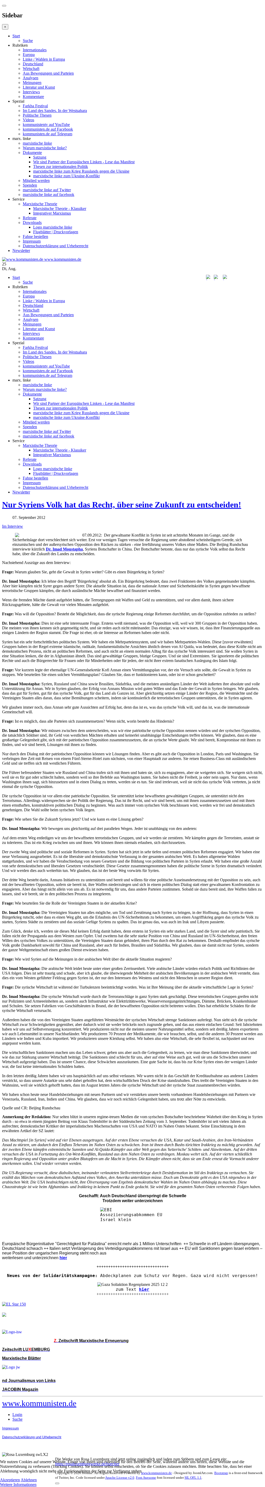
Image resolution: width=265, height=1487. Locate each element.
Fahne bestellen (35, 236)
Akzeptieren (10, 1480)
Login (17, 1414)
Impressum (32, 241)
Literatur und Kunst (39, 87)
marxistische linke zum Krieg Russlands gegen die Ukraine (81, 171)
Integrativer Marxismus (52, 213)
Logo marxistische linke (52, 227)
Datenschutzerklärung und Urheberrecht (55, 246)
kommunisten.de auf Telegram (47, 134)
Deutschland (33, 64)
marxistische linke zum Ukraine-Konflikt (66, 176)
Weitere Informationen (18, 1484)
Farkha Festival (35, 106)
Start (16, 36)
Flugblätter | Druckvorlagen (55, 232)
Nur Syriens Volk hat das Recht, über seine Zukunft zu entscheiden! (121, 504)
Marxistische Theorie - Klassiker (59, 208)
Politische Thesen (37, 115)
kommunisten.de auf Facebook (48, 129)
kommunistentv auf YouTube (46, 124)
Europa (29, 54)
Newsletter (21, 250)
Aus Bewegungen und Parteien (48, 73)
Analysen (30, 78)
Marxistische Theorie (40, 204)
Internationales (35, 50)
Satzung (39, 157)
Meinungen (32, 82)
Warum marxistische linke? (45, 148)
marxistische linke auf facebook (48, 194)
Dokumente (32, 152)
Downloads (32, 222)
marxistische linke (37, 143)
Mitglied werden (36, 180)
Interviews (31, 92)
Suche (28, 40)
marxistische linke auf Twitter (47, 190)
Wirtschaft (31, 68)
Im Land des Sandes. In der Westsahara (55, 110)
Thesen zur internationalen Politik (60, 166)
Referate (29, 218)
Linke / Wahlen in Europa (44, 59)
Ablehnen (29, 1480)
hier (144, 1289)
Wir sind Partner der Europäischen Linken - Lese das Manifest (84, 162)
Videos (28, 120)
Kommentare (33, 96)
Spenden (30, 185)
